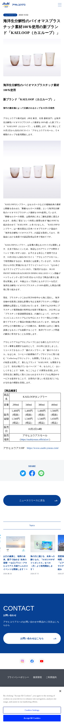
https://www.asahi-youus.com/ (43, 448)
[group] (15, 555)
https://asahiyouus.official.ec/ (35, 439)
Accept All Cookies (32, 718)
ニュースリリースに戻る (32, 500)
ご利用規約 (51, 677)
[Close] (60, 691)
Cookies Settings (32, 710)
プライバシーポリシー (18, 677)
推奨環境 (37, 677)
